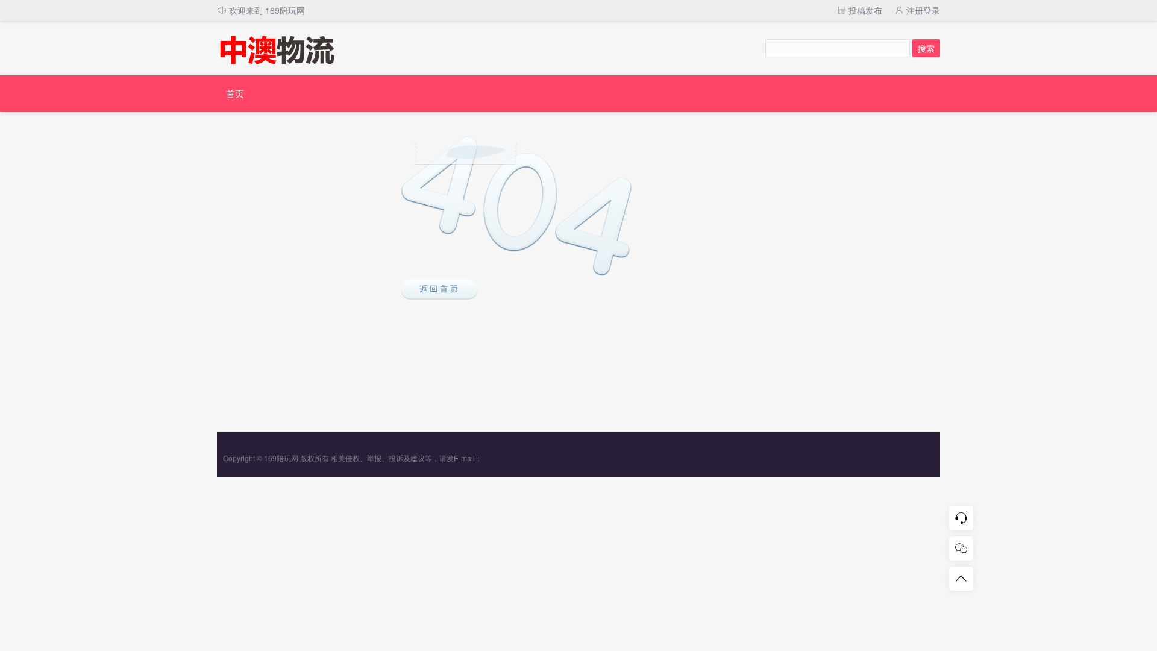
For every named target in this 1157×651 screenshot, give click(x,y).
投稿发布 (864, 10)
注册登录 (922, 10)
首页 (235, 93)
